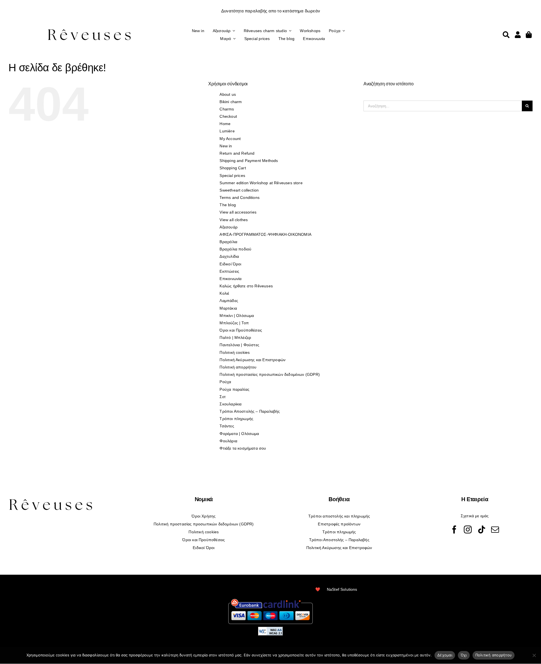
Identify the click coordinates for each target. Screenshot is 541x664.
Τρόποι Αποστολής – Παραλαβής (249, 411)
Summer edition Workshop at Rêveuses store (260, 183)
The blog (227, 205)
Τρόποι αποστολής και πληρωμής (339, 516)
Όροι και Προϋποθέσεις (240, 330)
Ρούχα (225, 381)
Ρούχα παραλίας (234, 389)
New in (225, 146)
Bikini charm (230, 101)
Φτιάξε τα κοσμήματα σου (242, 448)
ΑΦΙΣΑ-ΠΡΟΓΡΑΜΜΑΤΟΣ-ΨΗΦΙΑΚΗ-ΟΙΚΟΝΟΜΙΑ (265, 234)
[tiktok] (481, 530)
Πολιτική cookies (234, 352)
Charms (226, 109)
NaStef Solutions (342, 589)
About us (227, 94)
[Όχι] (534, 655)
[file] (89, 29)
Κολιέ (224, 293)
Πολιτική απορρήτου (237, 367)
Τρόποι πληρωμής (236, 418)
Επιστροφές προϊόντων (339, 524)
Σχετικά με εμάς (475, 516)
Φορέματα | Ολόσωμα (239, 433)
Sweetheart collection (239, 190)
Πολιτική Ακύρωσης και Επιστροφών (252, 359)
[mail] (495, 530)
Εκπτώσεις (229, 271)
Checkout (228, 116)
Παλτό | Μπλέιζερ (235, 337)
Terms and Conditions (239, 197)
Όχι (464, 655)
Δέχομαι (444, 655)
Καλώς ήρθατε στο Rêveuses (246, 286)
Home (224, 123)
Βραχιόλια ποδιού (235, 249)
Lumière (226, 131)
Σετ (222, 396)
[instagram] (468, 530)
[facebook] (454, 530)
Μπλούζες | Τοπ (234, 323)
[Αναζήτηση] (506, 35)
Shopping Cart (232, 168)
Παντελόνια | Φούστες (239, 345)
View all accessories (237, 212)
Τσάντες (226, 426)
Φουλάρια (228, 441)
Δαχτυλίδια (229, 256)
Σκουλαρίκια (230, 404)
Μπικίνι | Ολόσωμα (236, 315)
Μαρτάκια (228, 308)
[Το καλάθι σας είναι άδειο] (518, 35)
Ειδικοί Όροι (230, 264)
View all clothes (233, 219)
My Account (230, 138)
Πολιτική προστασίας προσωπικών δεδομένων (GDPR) (269, 374)
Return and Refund (236, 153)
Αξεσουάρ (228, 227)
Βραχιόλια (228, 241)
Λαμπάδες (228, 300)
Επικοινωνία (230, 278)
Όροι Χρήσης (204, 516)
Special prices (232, 175)
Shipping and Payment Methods (248, 160)
